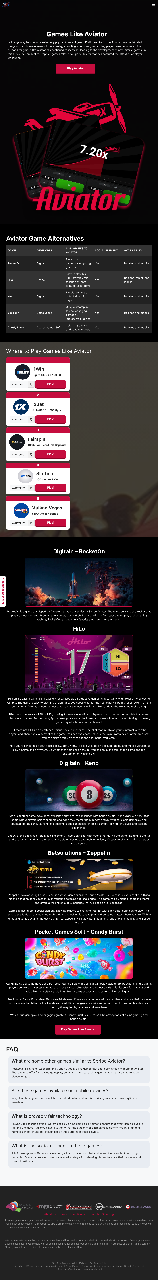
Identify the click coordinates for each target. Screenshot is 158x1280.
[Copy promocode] (31, 384)
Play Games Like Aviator (78, 1029)
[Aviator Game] (6, 4)
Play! (50, 384)
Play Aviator (75, 68)
